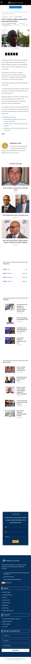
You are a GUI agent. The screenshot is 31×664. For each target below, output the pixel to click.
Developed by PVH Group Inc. (15, 660)
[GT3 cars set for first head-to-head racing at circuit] (10, 403)
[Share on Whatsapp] (14, 54)
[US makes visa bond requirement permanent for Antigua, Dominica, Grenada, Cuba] (10, 307)
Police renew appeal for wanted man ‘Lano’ (22, 318)
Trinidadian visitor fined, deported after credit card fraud (22, 329)
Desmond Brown (6, 25)
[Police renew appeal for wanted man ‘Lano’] (10, 320)
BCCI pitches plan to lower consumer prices (15, 215)
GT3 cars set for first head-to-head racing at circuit (22, 402)
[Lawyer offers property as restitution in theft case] (10, 340)
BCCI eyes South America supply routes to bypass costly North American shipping (21, 390)
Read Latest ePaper (15, 7)
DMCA (3, 582)
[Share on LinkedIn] (11, 54)
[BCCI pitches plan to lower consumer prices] (15, 203)
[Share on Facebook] (6, 54)
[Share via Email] (17, 54)
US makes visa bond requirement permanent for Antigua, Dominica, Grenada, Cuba (22, 308)
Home (3, 12)
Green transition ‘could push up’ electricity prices (21, 368)
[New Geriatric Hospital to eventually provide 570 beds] (10, 413)
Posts (7, 12)
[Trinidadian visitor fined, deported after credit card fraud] (10, 330)
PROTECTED (8, 582)
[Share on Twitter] (9, 54)
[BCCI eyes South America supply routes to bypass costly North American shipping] (15, 229)
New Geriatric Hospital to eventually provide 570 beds (21, 413)
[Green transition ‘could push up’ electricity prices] (15, 176)
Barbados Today (11, 23)
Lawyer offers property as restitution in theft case (21, 340)
